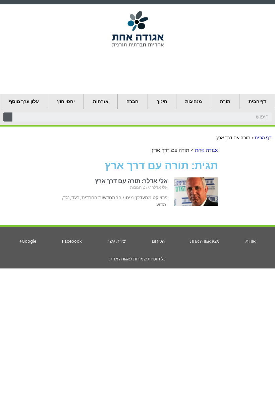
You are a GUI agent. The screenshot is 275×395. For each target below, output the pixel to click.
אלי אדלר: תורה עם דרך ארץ (131, 180)
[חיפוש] (7, 117)
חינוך (162, 101)
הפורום (158, 241)
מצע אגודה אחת (205, 241)
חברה (132, 101)
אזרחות (101, 101)
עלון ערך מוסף (24, 101)
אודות (250, 241)
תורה (225, 101)
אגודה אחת (206, 150)
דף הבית (257, 101)
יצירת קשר (116, 241)
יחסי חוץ (66, 101)
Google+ (27, 241)
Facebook (72, 241)
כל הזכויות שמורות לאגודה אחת (137, 258)
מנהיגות (193, 101)
